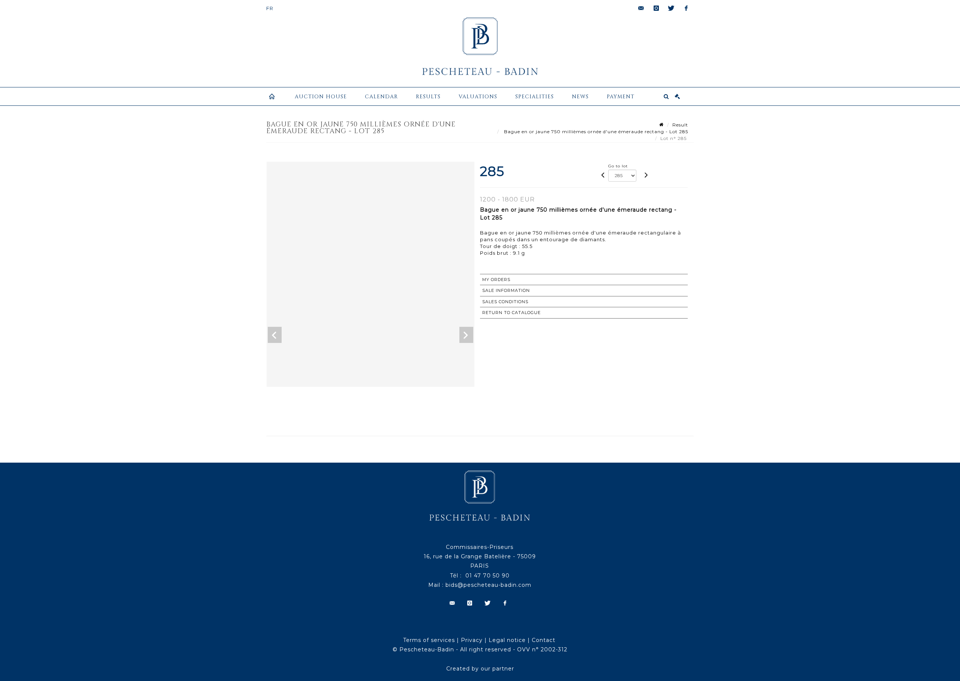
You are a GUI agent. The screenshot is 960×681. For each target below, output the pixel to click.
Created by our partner (480, 668)
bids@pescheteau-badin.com (488, 585)
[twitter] (671, 8)
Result (680, 125)
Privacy (472, 640)
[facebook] (686, 8)
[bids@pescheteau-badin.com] (641, 8)
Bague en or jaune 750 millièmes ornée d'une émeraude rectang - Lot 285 (595, 131)
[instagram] (656, 8)
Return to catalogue (511, 312)
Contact (543, 640)
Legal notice (507, 640)
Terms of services (429, 640)
